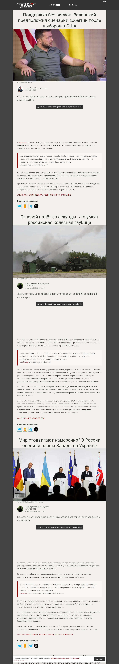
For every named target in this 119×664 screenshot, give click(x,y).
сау (20, 418)
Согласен (99, 659)
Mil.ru (18, 279)
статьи (73, 5)
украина (60, 635)
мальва (36, 418)
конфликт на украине (61, 195)
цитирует (23, 593)
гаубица (27, 418)
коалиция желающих (28, 635)
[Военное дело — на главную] (26, 5)
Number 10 (20, 502)
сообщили (24, 362)
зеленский (23, 195)
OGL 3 (26, 502)
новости (54, 5)
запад (51, 635)
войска (69, 635)
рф (43, 418)
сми (32, 195)
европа (43, 635)
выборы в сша (42, 195)
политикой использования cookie (61, 658)
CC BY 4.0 (24, 279)
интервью (23, 142)
